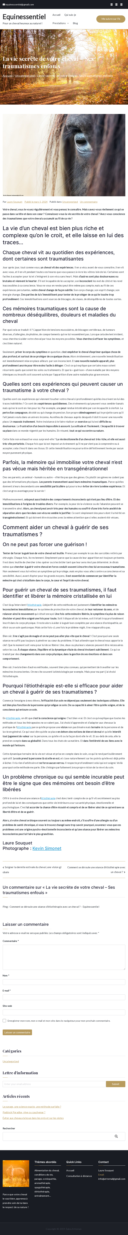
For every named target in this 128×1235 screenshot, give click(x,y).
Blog (75, 23)
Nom (6, 975)
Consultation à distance (79, 1175)
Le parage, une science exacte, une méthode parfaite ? (32, 1106)
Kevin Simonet (46, 848)
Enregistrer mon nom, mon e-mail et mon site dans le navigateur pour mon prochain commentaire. (59, 1020)
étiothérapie (35, 604)
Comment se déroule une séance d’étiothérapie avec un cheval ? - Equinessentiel (54, 906)
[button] (67, 23)
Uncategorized (70, 201)
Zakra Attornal (73, 1228)
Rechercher (9, 1128)
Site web (7, 1005)
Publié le (36, 201)
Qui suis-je (70, 14)
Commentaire (11, 940)
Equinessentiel (24, 17)
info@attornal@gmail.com (111, 1178)
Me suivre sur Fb (111, 18)
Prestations (59, 23)
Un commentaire (89, 201)
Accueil (56, 14)
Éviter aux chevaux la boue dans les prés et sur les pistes (33, 1118)
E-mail (7, 990)
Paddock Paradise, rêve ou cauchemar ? (24, 1112)
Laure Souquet (14, 201)
